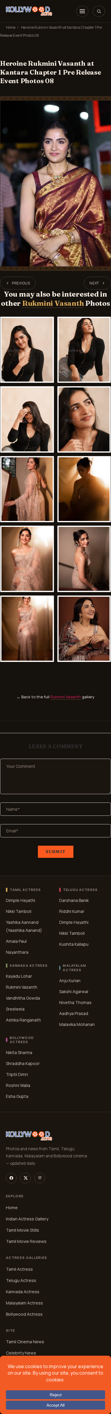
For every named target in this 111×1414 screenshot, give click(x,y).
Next (94, 283)
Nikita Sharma (19, 1052)
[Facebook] (11, 1178)
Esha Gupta (17, 1096)
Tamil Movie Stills (22, 1230)
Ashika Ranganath (23, 1020)
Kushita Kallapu (74, 944)
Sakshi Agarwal (73, 991)
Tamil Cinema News (25, 1342)
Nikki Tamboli (18, 911)
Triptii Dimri (17, 1074)
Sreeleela (15, 1009)
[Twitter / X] (25, 1178)
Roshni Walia (18, 1085)
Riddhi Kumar (71, 911)
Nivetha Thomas (75, 1002)
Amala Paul (16, 941)
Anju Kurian (70, 980)
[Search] (99, 11)
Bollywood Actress (24, 1314)
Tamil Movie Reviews (26, 1241)
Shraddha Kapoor (23, 1063)
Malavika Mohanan (77, 1024)
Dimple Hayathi (20, 900)
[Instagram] (39, 1178)
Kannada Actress (22, 1291)
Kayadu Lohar (19, 976)
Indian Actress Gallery (27, 1219)
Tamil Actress (19, 1269)
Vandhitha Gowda (23, 998)
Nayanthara (17, 952)
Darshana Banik (74, 900)
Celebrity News (21, 1353)
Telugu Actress (21, 1280)
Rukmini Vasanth (53, 303)
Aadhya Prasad (73, 1013)
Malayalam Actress (24, 1303)
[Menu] (82, 11)
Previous (21, 283)
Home (10, 27)
